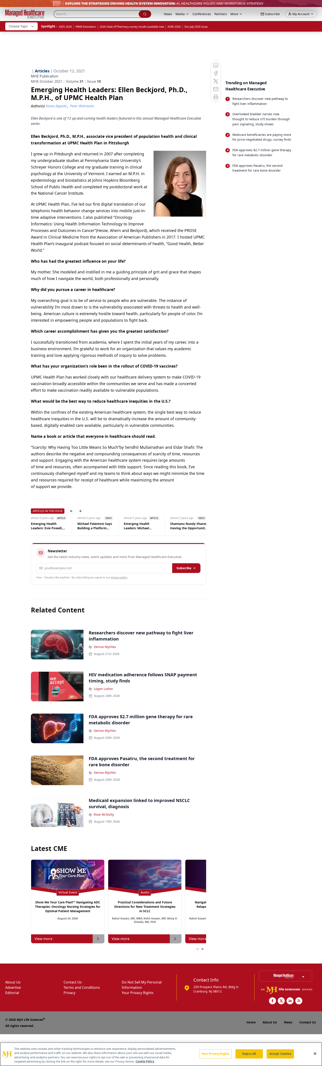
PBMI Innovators (86, 27)
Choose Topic (18, 26)
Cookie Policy (145, 1061)
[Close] (315, 1053)
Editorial (12, 992)
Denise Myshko (105, 647)
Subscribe (184, 568)
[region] (161, 1054)
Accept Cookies (280, 1054)
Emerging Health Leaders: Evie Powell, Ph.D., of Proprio (46, 526)
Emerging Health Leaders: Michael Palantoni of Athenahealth (136, 526)
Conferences (202, 14)
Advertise (13, 987)
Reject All (249, 1054)
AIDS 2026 (65, 27)
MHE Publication (44, 76)
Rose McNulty (104, 814)
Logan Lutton (103, 689)
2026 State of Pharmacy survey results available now (132, 27)
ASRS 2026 (174, 27)
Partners (220, 14)
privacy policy (119, 577)
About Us (13, 982)
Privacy (69, 992)
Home (251, 1022)
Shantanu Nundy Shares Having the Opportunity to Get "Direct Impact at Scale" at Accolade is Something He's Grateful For (188, 526)
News (168, 14)
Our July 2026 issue (196, 27)
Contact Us (73, 982)
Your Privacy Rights (138, 992)
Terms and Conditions (82, 987)
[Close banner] (316, 6)
